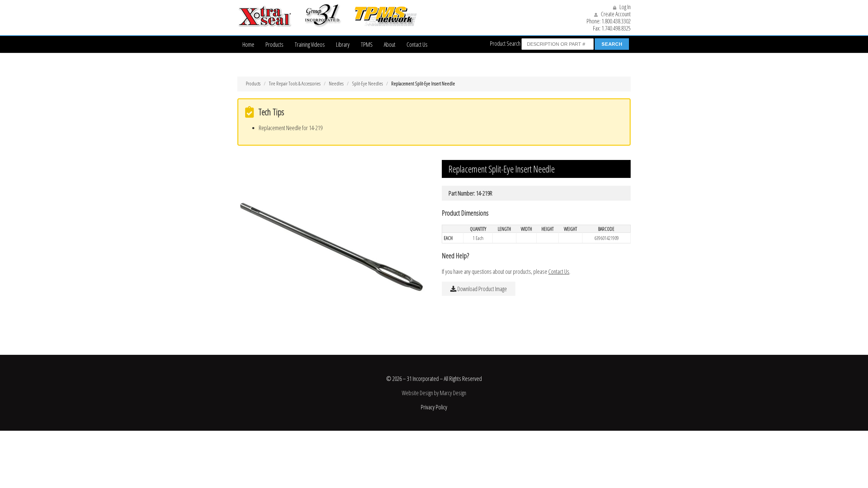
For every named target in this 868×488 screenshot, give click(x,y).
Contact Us (417, 44)
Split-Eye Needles (367, 83)
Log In (624, 7)
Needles (336, 83)
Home (248, 44)
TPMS (367, 44)
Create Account (615, 14)
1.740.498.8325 (616, 28)
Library (343, 44)
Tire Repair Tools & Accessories (294, 83)
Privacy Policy (434, 407)
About (389, 44)
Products (274, 44)
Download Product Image (481, 289)
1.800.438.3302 (616, 21)
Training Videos (310, 44)
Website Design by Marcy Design (434, 393)
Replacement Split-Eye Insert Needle (423, 83)
